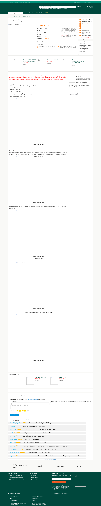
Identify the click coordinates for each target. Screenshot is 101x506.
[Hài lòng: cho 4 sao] (25, 411)
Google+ (79, 493)
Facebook (71, 493)
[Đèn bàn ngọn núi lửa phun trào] (42, 63)
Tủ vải (57, 8)
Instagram (91, 493)
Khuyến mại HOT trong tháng (29, 12)
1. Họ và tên (13, 401)
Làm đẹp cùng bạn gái (41, 12)
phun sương (49, 8)
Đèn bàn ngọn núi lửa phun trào (54, 59)
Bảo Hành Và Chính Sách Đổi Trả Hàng (17, 482)
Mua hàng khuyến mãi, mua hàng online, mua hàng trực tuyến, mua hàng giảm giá (15, 7)
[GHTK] (74, 481)
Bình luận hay (26, 419)
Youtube (75, 493)
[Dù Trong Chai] (54, 381)
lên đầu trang (98, 483)
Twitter (83, 493)
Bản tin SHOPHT (34, 477)
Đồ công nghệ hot (34, 479)
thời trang (72, 94)
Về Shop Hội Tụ (34, 475)
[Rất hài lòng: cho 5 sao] (27, 411)
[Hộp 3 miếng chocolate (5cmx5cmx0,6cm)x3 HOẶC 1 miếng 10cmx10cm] (67, 63)
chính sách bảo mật (65, 488)
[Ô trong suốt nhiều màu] (30, 381)
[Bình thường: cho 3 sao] (22, 411)
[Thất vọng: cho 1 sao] (17, 411)
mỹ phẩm (76, 94)
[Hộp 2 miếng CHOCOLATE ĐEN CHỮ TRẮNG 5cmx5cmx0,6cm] (18, 63)
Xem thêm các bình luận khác (50, 459)
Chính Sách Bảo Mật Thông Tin (15, 475)
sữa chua (61, 8)
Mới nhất (32, 419)
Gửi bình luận (14, 414)
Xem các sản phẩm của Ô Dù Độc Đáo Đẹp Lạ (78, 88)
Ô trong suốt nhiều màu (80, 93)
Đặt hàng (68, 26)
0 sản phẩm (91, 7)
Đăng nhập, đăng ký (77, 2)
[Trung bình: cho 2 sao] (20, 411)
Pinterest (87, 493)
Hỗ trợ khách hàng (87, 2)
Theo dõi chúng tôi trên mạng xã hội (61, 493)
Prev (10, 63)
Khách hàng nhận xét (32, 73)
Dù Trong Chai (62, 377)
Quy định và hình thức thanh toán (16, 477)
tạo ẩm (54, 8)
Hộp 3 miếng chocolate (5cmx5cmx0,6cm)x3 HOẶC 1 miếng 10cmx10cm (78, 61)
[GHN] (81, 481)
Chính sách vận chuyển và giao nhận (16, 479)
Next (90, 63)
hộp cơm (65, 8)
